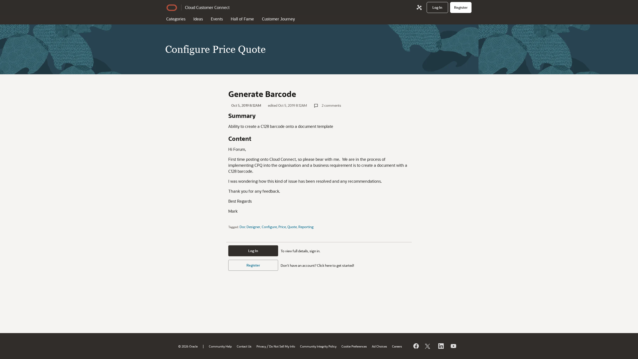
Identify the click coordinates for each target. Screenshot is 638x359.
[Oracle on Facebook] (415, 346)
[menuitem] (437, 7)
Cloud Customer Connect (207, 7)
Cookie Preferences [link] (354, 346)
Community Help (220, 346)
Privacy (261, 346)
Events (217, 18)
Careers (397, 346)
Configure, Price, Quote (279, 226)
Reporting (306, 226)
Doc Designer (249, 226)
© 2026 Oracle (188, 346)
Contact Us (244, 346)
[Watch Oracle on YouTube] (453, 346)
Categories (175, 18)
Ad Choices (379, 346)
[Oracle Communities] (419, 7)
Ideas (198, 18)
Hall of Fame (242, 18)
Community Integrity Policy (318, 346)
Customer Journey (278, 18)
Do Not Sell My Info (282, 346)
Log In (253, 250)
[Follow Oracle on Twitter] (428, 346)
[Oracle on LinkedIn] (440, 346)
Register (253, 265)
